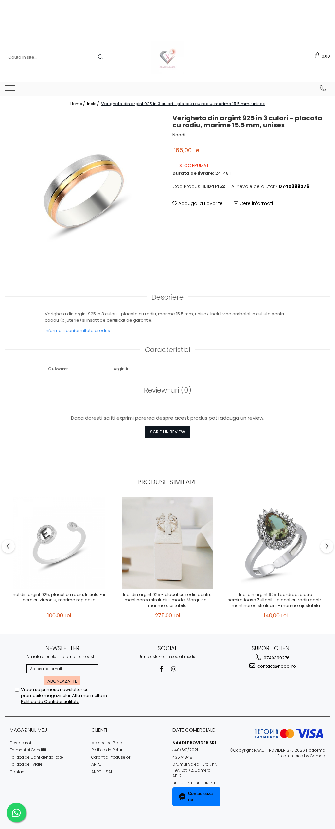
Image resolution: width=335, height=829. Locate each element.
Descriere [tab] (167, 297)
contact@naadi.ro (276, 666)
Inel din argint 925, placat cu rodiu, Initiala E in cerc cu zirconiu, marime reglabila (59, 597)
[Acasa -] (167, 57)
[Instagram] (174, 669)
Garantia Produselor (110, 757)
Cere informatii (256, 203)
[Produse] (10, 90)
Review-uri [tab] (167, 390)
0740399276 (276, 658)
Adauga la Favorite (200, 203)
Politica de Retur (106, 750)
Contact (18, 772)
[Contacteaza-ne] (322, 88)
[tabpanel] (84, 191)
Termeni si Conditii (28, 750)
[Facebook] (161, 669)
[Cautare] (101, 57)
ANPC (96, 764)
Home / (78, 103)
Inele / (93, 103)
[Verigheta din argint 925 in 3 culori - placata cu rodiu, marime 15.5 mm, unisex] (84, 191)
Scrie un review (167, 432)
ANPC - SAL (102, 772)
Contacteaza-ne (201, 796)
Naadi (178, 135)
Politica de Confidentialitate (50, 701)
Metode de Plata (106, 742)
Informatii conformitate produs (77, 331)
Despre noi (20, 742)
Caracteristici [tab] (167, 349)
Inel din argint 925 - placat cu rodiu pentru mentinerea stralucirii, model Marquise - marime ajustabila (167, 600)
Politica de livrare (26, 764)
